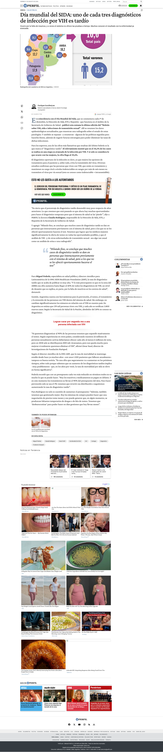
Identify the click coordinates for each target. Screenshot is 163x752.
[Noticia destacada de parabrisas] (101, 688)
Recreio (104, 737)
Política (56, 6)
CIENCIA (22, 10)
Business (92, 1)
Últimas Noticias (46, 6)
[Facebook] (69, 724)
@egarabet (42, 110)
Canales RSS (55, 740)
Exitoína (109, 1)
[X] (74, 725)
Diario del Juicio (140, 731)
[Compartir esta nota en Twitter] (22, 111)
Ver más (137, 419)
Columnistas (122, 259)
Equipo (88, 740)
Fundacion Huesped (38, 444)
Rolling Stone (89, 737)
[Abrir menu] (21, 5)
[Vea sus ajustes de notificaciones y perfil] (141, 6)
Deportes (66, 731)
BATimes (96, 734)
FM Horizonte (103, 734)
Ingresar (124, 5)
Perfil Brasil (116, 1)
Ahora (20, 731)
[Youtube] (79, 725)
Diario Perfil (62, 441)
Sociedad (69, 6)
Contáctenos (74, 740)
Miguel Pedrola (37, 441)
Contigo (67, 737)
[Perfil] (32, 683)
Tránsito (108, 740)
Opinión (62, 6)
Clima (61, 731)
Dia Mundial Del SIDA (75, 441)
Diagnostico (103, 441)
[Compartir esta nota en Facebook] (22, 106)
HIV (86, 441)
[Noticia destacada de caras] (78, 688)
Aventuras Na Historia (77, 737)
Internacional (54, 731)
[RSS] (89, 725)
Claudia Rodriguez (50, 441)
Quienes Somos (64, 740)
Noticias (98, 1)
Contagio (93, 441)
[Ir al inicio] (31, 5)
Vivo (133, 731)
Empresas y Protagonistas (101, 731)
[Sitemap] (94, 725)
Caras (103, 1)
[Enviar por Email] (22, 123)
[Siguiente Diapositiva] (110, 468)
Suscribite (133, 5)
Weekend (69, 734)
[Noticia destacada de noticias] (31, 688)
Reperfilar (83, 731)
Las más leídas (123, 373)
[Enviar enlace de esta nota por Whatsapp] (22, 117)
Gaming (129, 731)
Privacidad (82, 740)
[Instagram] (84, 725)
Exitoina (123, 731)
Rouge (87, 734)
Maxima (109, 737)
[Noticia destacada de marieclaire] (54, 688)
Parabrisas (82, 734)
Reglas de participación (97, 740)
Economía (40, 731)
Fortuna (75, 734)
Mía (92, 734)
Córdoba (76, 731)
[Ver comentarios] (141, 11)
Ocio (72, 731)
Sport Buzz (97, 737)
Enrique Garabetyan (46, 105)
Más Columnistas (134, 306)
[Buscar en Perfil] (141, 1)
